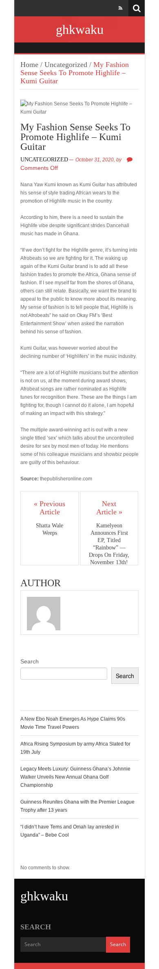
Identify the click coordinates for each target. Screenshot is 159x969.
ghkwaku (80, 29)
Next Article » (109, 508)
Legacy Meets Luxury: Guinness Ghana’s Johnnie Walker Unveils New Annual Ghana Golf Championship (75, 777)
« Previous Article (49, 508)
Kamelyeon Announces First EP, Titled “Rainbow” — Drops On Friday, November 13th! (109, 543)
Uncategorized (65, 64)
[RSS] (120, 8)
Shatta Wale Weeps (49, 529)
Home (29, 64)
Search (29, 661)
